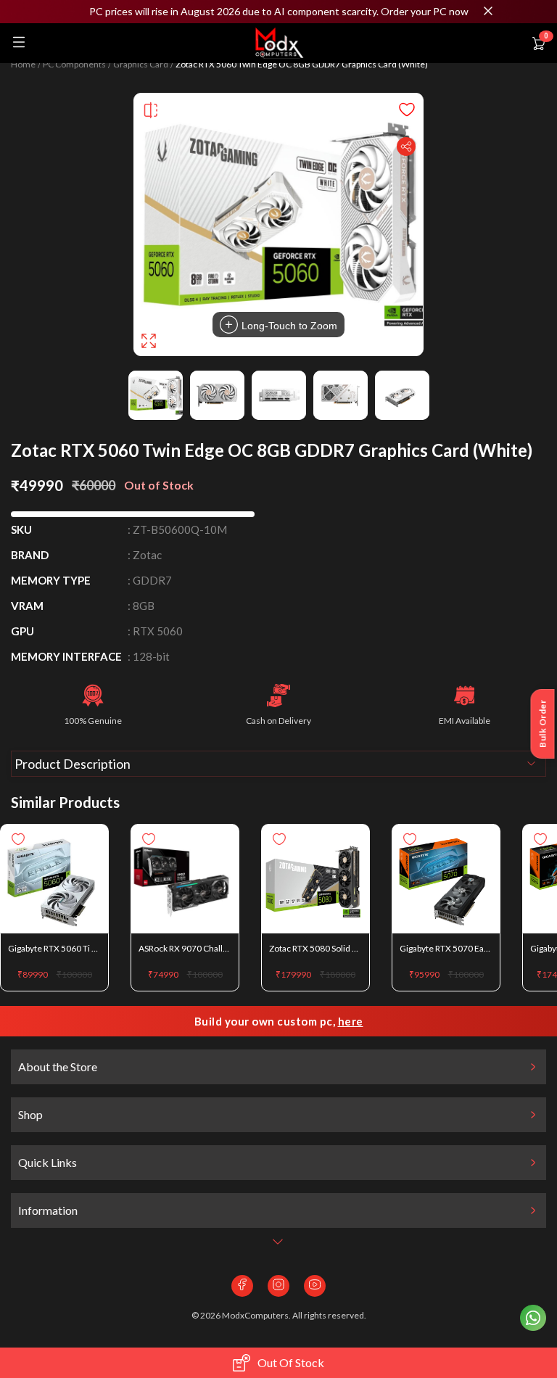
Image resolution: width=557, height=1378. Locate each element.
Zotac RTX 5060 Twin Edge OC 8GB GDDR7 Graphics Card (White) (302, 64)
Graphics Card (140, 64)
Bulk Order (542, 724)
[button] (278, 11)
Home (23, 64)
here (350, 1021)
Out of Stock (290, 1362)
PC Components (74, 64)
